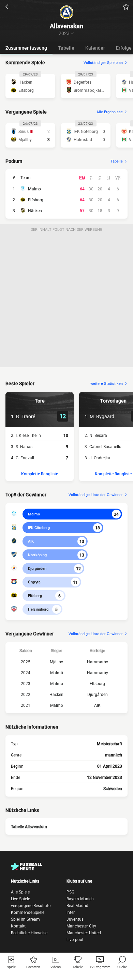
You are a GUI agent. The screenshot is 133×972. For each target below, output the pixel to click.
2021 (25, 705)
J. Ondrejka (99, 457)
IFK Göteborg (39, 527)
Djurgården (37, 568)
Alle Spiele (20, 891)
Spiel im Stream (25, 919)
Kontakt (18, 925)
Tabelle (66, 48)
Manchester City (81, 925)
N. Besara (98, 435)
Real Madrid (77, 905)
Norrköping (37, 554)
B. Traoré (25, 416)
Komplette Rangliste (39, 473)
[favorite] (126, 7)
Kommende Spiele (27, 912)
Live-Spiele (20, 898)
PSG (70, 891)
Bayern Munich (80, 898)
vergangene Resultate (30, 905)
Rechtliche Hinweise (29, 932)
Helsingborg (38, 609)
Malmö (34, 188)
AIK (31, 541)
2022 (25, 694)
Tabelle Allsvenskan (29, 826)
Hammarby (97, 661)
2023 (25, 683)
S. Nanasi (24, 446)
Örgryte (34, 581)
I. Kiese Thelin (28, 435)
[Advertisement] (66, 301)
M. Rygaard (102, 416)
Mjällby (56, 661)
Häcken (35, 210)
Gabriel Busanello (105, 446)
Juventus (75, 919)
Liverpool (74, 939)
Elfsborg (35, 199)
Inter (70, 912)
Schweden (112, 788)
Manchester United (83, 932)
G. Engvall (25, 457)
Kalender (95, 48)
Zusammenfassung (26, 48)
